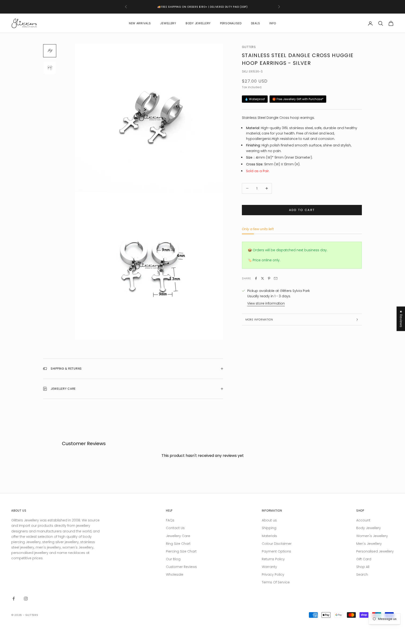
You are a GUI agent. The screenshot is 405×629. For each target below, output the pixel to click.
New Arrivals (140, 23)
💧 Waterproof (255, 99)
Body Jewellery (198, 23)
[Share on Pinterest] (269, 278)
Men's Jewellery (369, 543)
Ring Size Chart (178, 543)
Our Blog (173, 559)
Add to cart (302, 210)
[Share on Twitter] (262, 278)
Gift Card (363, 559)
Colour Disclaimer (277, 543)
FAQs (170, 520)
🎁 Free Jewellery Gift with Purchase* (297, 99)
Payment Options (276, 551)
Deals (255, 23)
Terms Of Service (276, 582)
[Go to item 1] (49, 50)
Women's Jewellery (372, 536)
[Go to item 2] (49, 67)
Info (272, 23)
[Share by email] (276, 278)
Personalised (231, 23)
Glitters (249, 47)
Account (363, 520)
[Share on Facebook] (256, 278)
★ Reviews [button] (401, 318)
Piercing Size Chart (181, 551)
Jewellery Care (178, 536)
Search (362, 574)
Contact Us (175, 528)
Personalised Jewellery (375, 551)
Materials (269, 536)
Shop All (362, 566)
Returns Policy (273, 559)
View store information (266, 303)
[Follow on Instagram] (25, 598)
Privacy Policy (273, 574)
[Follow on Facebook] (13, 598)
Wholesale (174, 574)
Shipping (269, 528)
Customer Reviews (181, 566)
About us (269, 520)
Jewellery (168, 23)
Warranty (269, 566)
